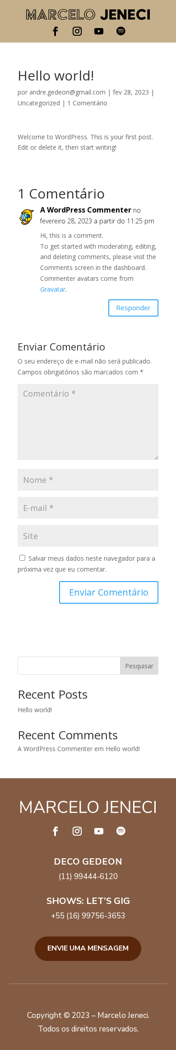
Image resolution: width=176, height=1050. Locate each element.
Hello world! (35, 709)
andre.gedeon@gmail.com (67, 92)
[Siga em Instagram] (77, 31)
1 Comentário (87, 103)
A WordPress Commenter (85, 210)
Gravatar (52, 289)
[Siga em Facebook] (55, 31)
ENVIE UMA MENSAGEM (88, 948)
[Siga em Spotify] (120, 31)
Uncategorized (39, 103)
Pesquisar (139, 666)
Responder (133, 307)
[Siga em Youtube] (99, 31)
